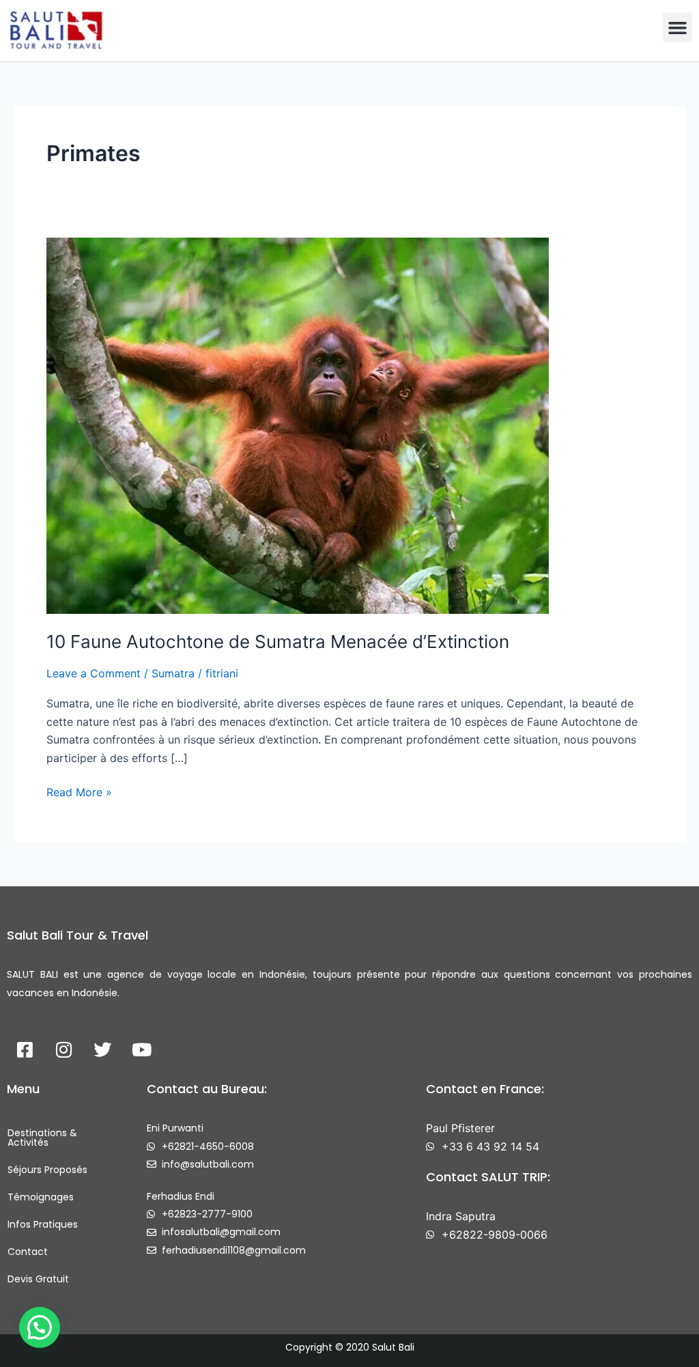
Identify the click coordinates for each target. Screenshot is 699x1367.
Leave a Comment (93, 673)
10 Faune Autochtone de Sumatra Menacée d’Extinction (277, 641)
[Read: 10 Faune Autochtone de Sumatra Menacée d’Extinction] (297, 425)
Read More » (79, 791)
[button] (678, 27)
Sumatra (173, 673)
